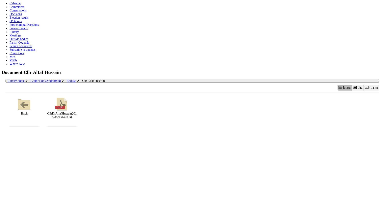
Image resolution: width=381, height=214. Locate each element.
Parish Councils (19, 42)
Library (14, 31)
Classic (373, 87)
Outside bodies (19, 39)
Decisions (16, 14)
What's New (17, 64)
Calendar (15, 3)
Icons (347, 87)
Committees (17, 7)
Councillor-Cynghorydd (46, 80)
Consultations (18, 10)
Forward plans (19, 28)
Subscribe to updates (22, 49)
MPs (12, 56)
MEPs (13, 60)
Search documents (21, 46)
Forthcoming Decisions (24, 24)
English (71, 80)
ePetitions (16, 21)
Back (24, 113)
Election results (19, 17)
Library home (16, 80)
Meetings (15, 35)
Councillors (17, 53)
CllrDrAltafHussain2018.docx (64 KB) (62, 115)
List (360, 87)
